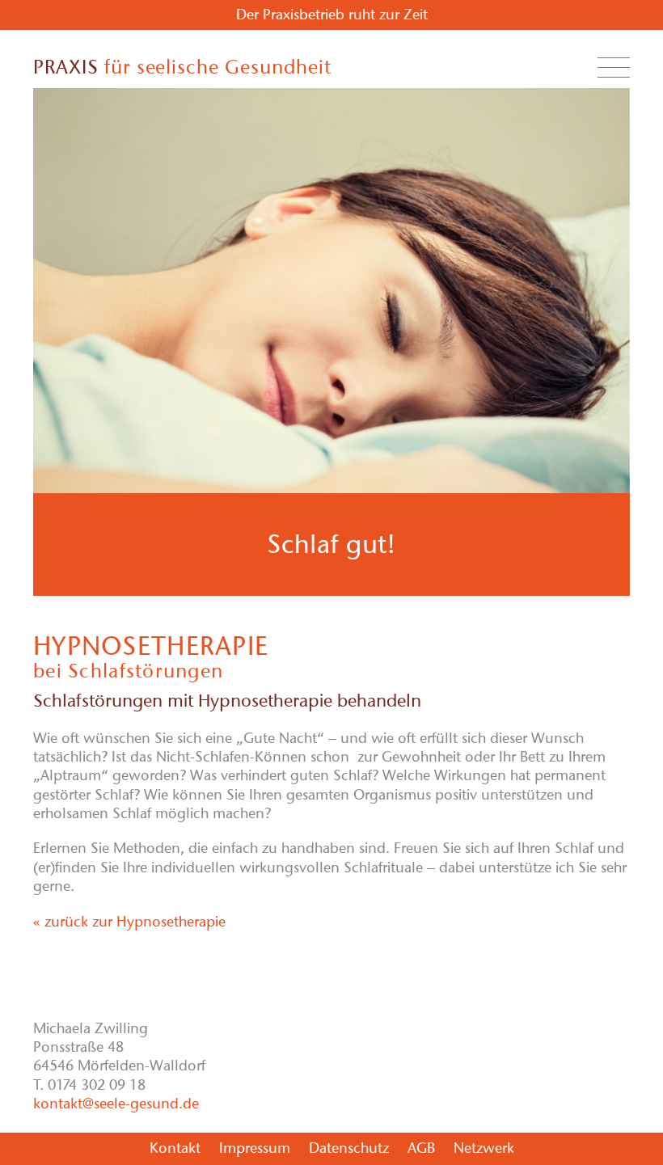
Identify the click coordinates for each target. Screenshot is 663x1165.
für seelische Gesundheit (182, 66)
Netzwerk (484, 1148)
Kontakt (175, 1148)
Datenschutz (349, 1148)
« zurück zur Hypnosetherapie (129, 922)
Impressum (254, 1148)
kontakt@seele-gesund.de (116, 1103)
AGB (421, 1148)
